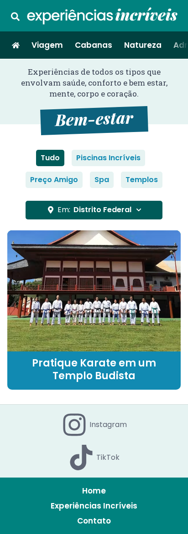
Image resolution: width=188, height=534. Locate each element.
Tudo (50, 158)
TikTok (108, 457)
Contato (94, 520)
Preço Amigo (54, 179)
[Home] (15, 45)
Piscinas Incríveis (108, 158)
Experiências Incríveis (94, 505)
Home (94, 490)
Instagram (108, 424)
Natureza (143, 45)
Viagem (47, 45)
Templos (141, 179)
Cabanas (93, 45)
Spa (101, 179)
